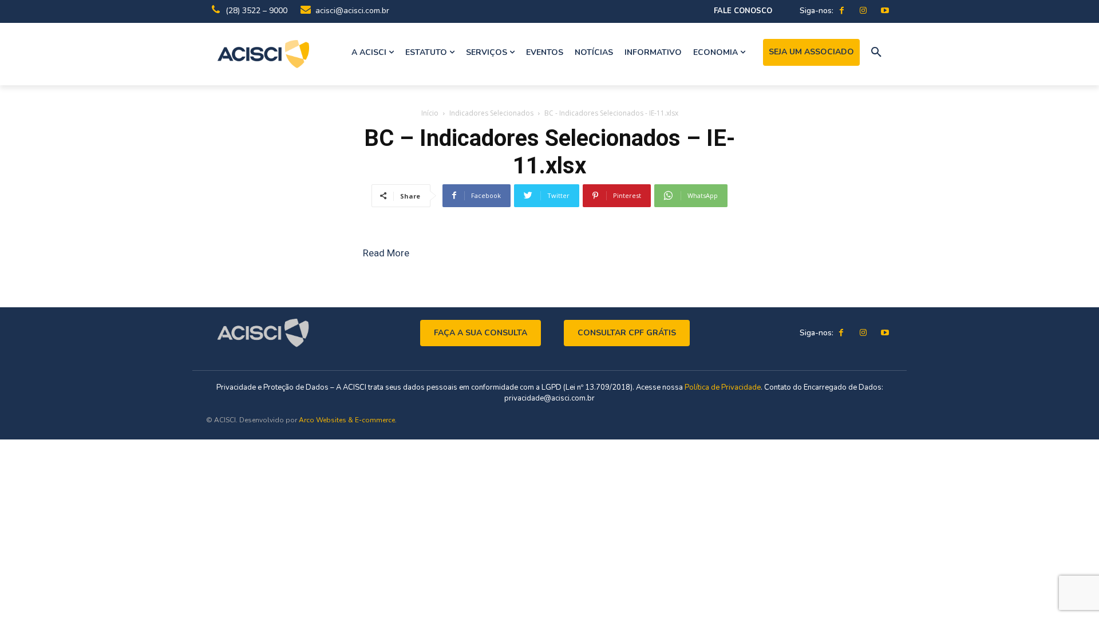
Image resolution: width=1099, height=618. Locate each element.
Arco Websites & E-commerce (347, 420)
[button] (876, 52)
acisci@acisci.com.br (352, 10)
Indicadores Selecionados (491, 113)
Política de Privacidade (723, 387)
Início (429, 113)
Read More (386, 253)
